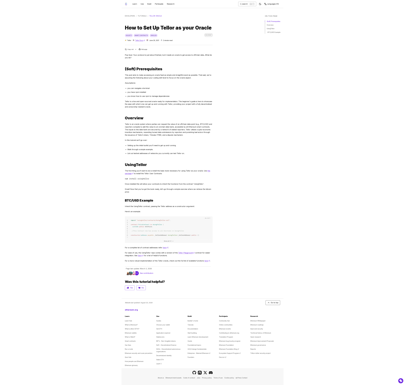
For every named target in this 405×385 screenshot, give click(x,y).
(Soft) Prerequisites (273, 21)
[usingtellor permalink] (124, 164)
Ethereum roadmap (257, 325)
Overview (270, 25)
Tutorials (142, 16)
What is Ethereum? (131, 325)
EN (273, 4)
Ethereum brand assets (174, 378)
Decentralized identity (164, 355)
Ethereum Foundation (226, 345)
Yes (131, 288)
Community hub (224, 321)
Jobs (198, 378)
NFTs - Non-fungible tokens (166, 341)
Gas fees (128, 345)
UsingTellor (271, 28)
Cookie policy (229, 378)
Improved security (256, 329)
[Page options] (135, 49)
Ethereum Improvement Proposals (262, 341)
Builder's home (193, 321)
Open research (255, 337)
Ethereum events (225, 329)
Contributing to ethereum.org (229, 333)
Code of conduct (189, 378)
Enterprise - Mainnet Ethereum (199, 353)
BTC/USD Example (274, 32)
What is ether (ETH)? (132, 329)
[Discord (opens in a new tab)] (211, 373)
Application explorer (163, 333)
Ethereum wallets (131, 333)
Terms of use (218, 378)
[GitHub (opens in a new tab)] (194, 373)
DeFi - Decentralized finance (166, 345)
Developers (130, 16)
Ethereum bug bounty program (229, 341)
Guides (158, 321)
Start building (192, 333)
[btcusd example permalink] (124, 200)
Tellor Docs (140, 40)
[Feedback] (400, 380)
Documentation (193, 329)
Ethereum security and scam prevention (138, 353)
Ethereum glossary (131, 365)
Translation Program (226, 337)
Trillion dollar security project (260, 353)
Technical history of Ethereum (260, 333)
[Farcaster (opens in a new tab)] (200, 373)
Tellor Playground (186, 253)
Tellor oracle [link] (155, 16)
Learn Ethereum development (198, 337)
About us (161, 378)
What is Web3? (130, 337)
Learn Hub (128, 321)
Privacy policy (207, 378)
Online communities (225, 325)
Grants (190, 341)
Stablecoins (160, 337)
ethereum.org (131, 310)
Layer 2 (158, 364)
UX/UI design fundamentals (197, 349)
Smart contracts (130, 341)
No (143, 288)
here (165, 248)
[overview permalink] (124, 118)
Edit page (143, 49)
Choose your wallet (163, 325)
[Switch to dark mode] (260, 4)
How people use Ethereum (134, 361)
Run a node (129, 349)
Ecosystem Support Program (230, 353)
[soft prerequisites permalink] (124, 69)
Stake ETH (160, 360)
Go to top (274, 303)
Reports (253, 349)
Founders (191, 357)
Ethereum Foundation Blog (229, 349)
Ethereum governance (258, 345)
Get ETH (159, 329)
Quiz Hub (128, 357)
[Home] (126, 4)
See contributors (146, 273)
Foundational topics (194, 345)
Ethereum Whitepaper (258, 321)
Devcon (222, 357)
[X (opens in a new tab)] (205, 373)
